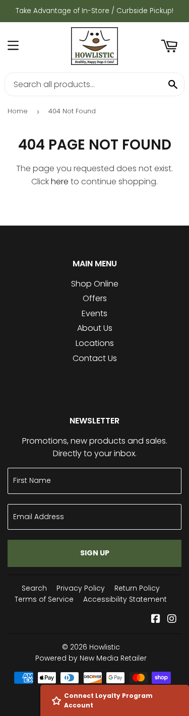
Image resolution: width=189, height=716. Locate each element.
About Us (94, 328)
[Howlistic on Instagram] (171, 619)
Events (94, 313)
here (60, 181)
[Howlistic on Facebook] (155, 619)
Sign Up (94, 553)
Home (18, 111)
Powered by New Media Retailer (91, 658)
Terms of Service (44, 599)
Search (34, 588)
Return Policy (137, 588)
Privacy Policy (80, 588)
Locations (95, 343)
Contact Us (95, 358)
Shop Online (94, 284)
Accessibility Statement (125, 599)
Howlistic (104, 647)
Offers (95, 298)
